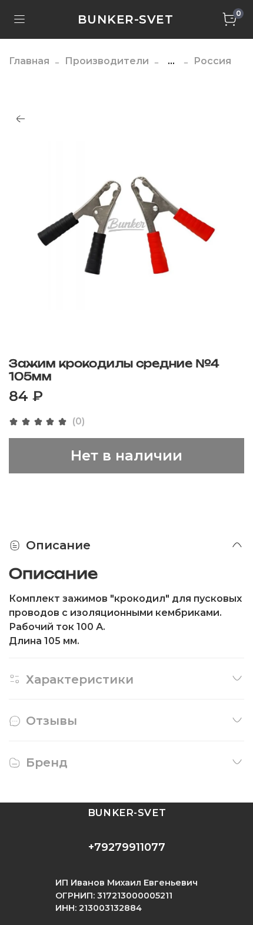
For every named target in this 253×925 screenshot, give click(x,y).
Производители (107, 61)
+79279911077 (126, 847)
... (171, 61)
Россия (212, 61)
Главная (29, 61)
